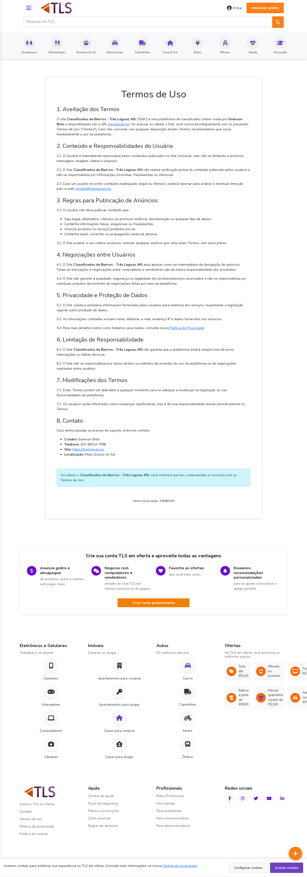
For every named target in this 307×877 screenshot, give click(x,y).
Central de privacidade (179, 866)
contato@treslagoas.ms (93, 188)
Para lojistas (165, 803)
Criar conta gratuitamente (154, 603)
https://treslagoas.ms (88, 449)
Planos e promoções (103, 811)
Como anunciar (99, 818)
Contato (26, 811)
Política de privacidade (37, 826)
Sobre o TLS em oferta (37, 804)
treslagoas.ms (119, 124)
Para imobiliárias (168, 811)
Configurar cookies (248, 867)
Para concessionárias (172, 818)
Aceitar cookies (286, 867)
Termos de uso (31, 819)
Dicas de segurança (103, 803)
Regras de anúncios (103, 825)
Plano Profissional (170, 796)
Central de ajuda (100, 796)
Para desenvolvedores (173, 825)
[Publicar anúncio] (295, 853)
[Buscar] (278, 22)
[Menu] (28, 8)
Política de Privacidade (187, 328)
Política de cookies (34, 834)
